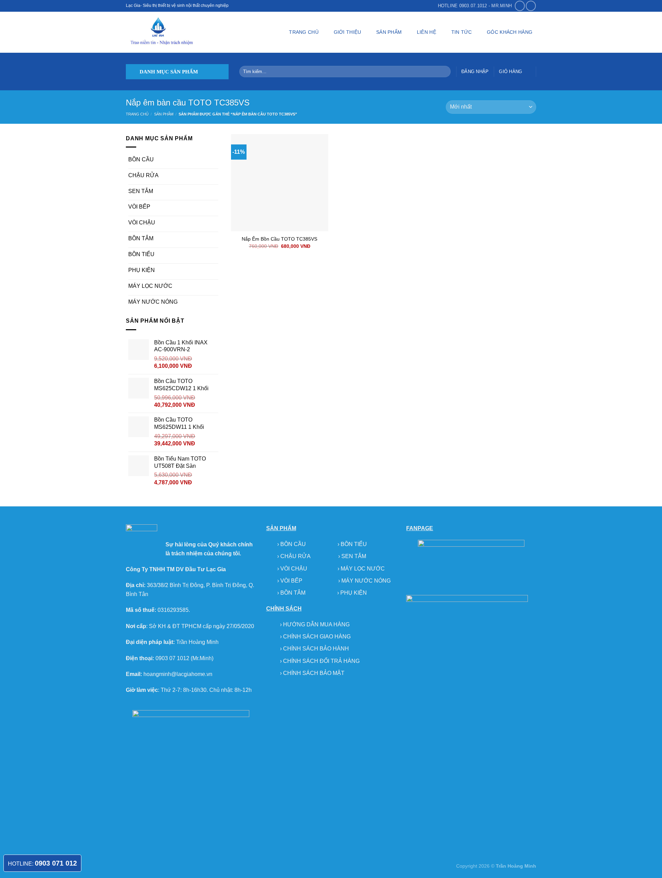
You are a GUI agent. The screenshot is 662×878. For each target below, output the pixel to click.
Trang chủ (137, 114)
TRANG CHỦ (304, 32)
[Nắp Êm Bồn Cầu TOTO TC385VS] (279, 182)
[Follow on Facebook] (520, 6)
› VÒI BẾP (290, 581)
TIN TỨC (461, 32)
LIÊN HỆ (426, 32)
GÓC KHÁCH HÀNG (509, 32)
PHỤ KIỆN (141, 270)
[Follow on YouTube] (531, 6)
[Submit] (444, 72)
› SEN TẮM (352, 556)
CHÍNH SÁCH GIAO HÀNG (317, 636)
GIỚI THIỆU (347, 32)
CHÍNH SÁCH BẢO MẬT (313, 673)
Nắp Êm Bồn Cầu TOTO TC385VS (279, 239)
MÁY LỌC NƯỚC (150, 286)
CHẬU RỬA (143, 175)
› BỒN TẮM (292, 593)
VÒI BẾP (139, 207)
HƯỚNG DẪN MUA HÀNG (316, 624)
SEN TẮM (140, 191)
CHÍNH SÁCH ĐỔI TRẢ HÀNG (321, 661)
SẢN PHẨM (389, 32)
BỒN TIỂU (141, 254)
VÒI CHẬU (141, 222)
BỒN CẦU (141, 159)
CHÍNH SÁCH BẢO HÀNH (316, 649)
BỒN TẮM (140, 238)
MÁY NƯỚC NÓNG (153, 302)
